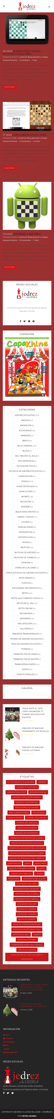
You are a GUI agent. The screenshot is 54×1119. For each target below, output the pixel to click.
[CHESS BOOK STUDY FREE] (27, 116)
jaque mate (40, 863)
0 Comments (25, 240)
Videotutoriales (25, 674)
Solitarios (26, 629)
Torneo (37, 934)
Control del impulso (27, 823)
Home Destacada (25, 486)
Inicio (7, 1035)
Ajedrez (42, 782)
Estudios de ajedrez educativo (25, 471)
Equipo (6, 1049)
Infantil (25, 496)
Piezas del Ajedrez (27, 914)
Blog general (33, 57)
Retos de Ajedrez (26, 919)
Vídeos (25, 669)
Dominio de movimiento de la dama (26, 838)
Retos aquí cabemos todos (25, 598)
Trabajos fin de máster (25, 659)
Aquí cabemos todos (19, 812)
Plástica (26, 583)
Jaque (27, 863)
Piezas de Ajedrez (27, 909)
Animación (25, 425)
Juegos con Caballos (21, 873)
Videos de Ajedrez (27, 950)
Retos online (25, 608)
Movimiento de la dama (34, 879)
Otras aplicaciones (25, 568)
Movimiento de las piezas (27, 889)
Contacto (9, 1038)
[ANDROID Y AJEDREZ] (27, 206)
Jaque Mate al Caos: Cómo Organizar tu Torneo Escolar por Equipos (34, 987)
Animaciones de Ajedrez (26, 807)
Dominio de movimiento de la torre (27, 853)
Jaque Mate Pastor (25, 512)
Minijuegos (13, 879)
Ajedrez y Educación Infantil (27, 797)
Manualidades (26, 527)
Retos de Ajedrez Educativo (26, 924)
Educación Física (26, 466)
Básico (25, 441)
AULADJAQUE (38, 812)
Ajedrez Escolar (38, 792)
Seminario (25, 618)
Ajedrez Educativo (25, 415)
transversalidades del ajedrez (26, 945)
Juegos (41, 868)
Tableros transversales (25, 634)
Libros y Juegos (25, 517)
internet (26, 507)
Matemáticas (25, 532)
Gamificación (25, 476)
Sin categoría (25, 624)
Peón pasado (26, 578)
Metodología (25, 537)
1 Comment (24, 60)
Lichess (25, 522)
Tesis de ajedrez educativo (26, 644)
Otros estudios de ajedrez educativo (26, 573)
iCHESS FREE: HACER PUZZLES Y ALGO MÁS (22, 52)
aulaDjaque (25, 430)
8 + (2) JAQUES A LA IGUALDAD (21, 782)
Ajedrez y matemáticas (27, 802)
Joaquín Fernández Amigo (21, 868)
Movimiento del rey (26, 904)
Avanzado (26, 435)
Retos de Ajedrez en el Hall (27, 929)
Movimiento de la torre (26, 894)
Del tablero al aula (26, 456)
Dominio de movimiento (27, 833)
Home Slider (25, 491)
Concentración (15, 818)
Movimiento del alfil (27, 884)
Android (23, 57)
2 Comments (25, 141)
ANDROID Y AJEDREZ (27, 234)
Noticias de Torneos (25, 557)
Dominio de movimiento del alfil (26, 843)
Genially (26, 481)
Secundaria (26, 613)
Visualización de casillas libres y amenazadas (27, 957)
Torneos (26, 649)
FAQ (6, 1045)
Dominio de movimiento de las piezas (26, 848)
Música (26, 542)
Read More (10, 87)
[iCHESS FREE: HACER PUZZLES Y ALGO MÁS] (27, 29)
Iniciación (25, 502)
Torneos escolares (26, 939)
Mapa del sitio (11, 1052)
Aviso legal (9, 1042)
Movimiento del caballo (27, 899)
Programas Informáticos (26, 588)
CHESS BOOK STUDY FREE (29, 135)
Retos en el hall (26, 603)
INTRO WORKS (29, 1116)
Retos (25, 593)
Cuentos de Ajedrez (27, 828)
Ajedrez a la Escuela (27, 787)
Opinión (25, 563)
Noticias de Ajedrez (25, 552)
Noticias (25, 547)
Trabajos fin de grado (26, 654)
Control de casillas (36, 818)
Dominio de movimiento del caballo (27, 858)
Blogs (26, 451)
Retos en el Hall (21, 934)
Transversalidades (25, 664)
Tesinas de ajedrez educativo (26, 639)
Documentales (26, 461)
